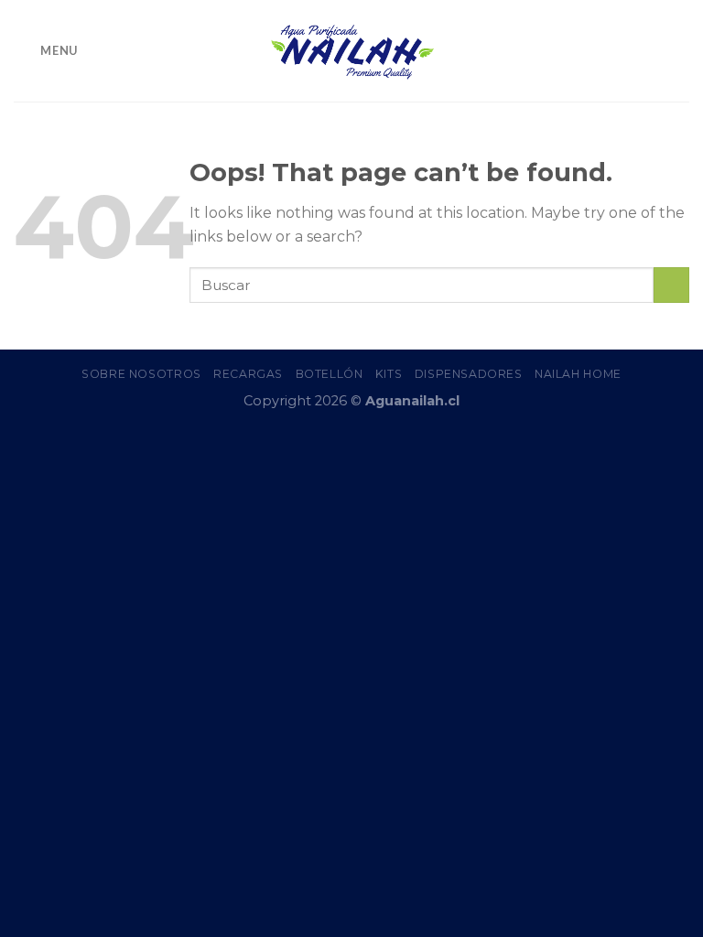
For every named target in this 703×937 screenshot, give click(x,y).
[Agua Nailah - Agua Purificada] (351, 50)
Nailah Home (578, 374)
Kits (388, 374)
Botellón (329, 374)
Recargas (248, 374)
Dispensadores (469, 374)
